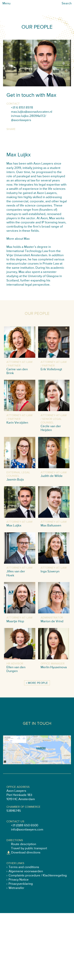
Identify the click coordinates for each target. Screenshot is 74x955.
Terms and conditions (24, 867)
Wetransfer (16, 888)
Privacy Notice (19, 879)
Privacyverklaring (21, 884)
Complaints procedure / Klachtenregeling (38, 875)
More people (38, 683)
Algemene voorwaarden (26, 871)
